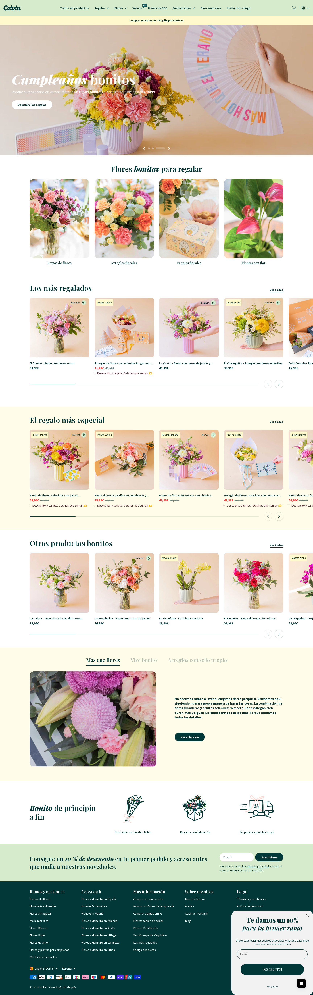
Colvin (43, 987)
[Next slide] (169, 148)
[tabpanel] (156, 719)
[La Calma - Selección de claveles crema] (59, 583)
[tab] (103, 661)
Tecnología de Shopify (62, 987)
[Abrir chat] (301, 983)
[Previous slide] (144, 148)
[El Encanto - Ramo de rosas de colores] (253, 583)
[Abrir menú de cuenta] (305, 8)
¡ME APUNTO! (272, 969)
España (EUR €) (44, 968)
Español (67, 968)
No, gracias (272, 986)
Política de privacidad (257, 866)
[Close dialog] (308, 915)
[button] (152, 148)
